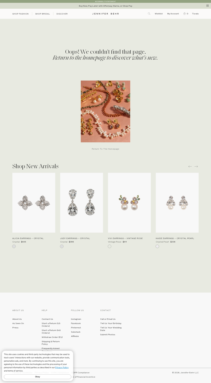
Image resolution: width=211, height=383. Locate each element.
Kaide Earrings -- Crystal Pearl (175, 238)
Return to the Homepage (105, 149)
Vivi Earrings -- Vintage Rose (125, 238)
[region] (105, 6)
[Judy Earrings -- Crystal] (81, 203)
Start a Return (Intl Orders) (51, 331)
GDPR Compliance (80, 372)
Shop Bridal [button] (42, 14)
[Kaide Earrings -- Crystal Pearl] (177, 203)
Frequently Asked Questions (51, 349)
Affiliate (75, 336)
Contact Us (47, 319)
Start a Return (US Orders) (51, 324)
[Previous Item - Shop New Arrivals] (190, 166)
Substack (75, 331)
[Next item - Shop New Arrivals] (197, 166)
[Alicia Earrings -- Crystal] (33, 203)
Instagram (76, 319)
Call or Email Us (108, 319)
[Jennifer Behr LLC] (105, 13)
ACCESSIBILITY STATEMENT (105, 1)
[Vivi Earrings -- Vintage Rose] (129, 203)
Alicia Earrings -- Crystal (28, 238)
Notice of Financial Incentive (81, 376)
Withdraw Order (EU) (52, 337)
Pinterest (76, 327)
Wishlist (159, 13)
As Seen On (18, 323)
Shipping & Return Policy (51, 342)
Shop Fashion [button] (20, 14)
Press (15, 327)
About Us (17, 319)
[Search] (149, 13)
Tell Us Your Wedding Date (110, 328)
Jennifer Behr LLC (190, 372)
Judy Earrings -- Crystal (75, 238)
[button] (185, 13)
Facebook (76, 323)
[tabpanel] (105, 116)
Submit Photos (107, 334)
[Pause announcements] (207, 5)
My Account (173, 13)
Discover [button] (62, 14)
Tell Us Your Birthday (110, 323)
